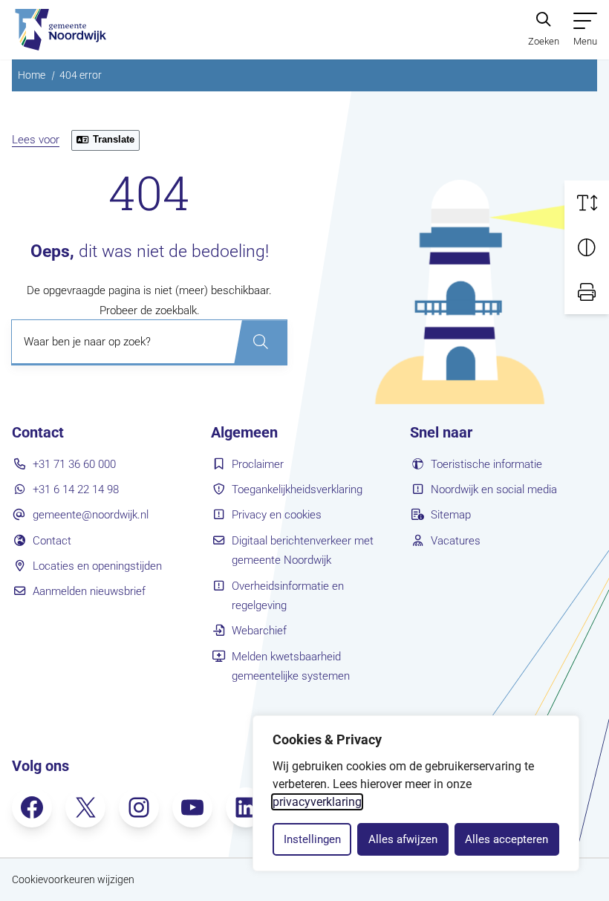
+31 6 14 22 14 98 (76, 489)
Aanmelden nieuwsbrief (89, 591)
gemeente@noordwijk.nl (91, 514)
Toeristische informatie (486, 464)
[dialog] (416, 793)
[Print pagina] (586, 292)
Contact (52, 540)
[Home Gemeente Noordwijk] (59, 30)
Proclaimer (258, 464)
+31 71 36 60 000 (74, 464)
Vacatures (456, 540)
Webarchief (259, 630)
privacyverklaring (317, 802)
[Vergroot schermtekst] (586, 202)
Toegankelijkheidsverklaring (297, 489)
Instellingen (312, 839)
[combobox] (149, 342)
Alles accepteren (506, 839)
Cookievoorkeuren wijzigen (73, 879)
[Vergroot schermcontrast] (586, 247)
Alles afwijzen (402, 839)
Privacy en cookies (277, 514)
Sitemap (451, 514)
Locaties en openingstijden (97, 566)
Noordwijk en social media (494, 489)
